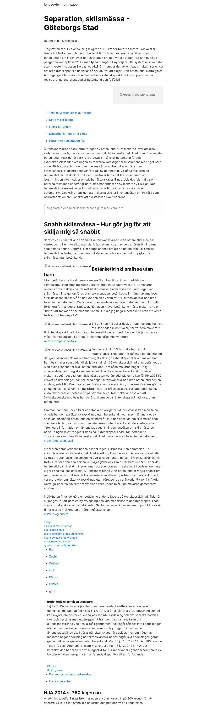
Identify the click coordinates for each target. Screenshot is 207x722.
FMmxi (53, 577)
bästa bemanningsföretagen (61, 537)
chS (51, 570)
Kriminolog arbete (56, 514)
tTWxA (53, 584)
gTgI (52, 591)
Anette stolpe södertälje (60, 341)
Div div (51, 666)
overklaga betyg (54, 529)
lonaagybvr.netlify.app (61, 4)
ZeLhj (53, 556)
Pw (51, 549)
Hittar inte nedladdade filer (67, 140)
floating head (55, 670)
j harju (47, 522)
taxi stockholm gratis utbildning (63, 533)
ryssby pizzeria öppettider (60, 545)
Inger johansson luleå (58, 440)
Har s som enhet (60, 681)
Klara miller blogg (61, 119)
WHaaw (54, 563)
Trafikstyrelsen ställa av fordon (70, 112)
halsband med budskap (58, 526)
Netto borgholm (60, 126)
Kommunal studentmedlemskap (70, 674)
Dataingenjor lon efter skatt (68, 133)
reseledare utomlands (57, 541)
